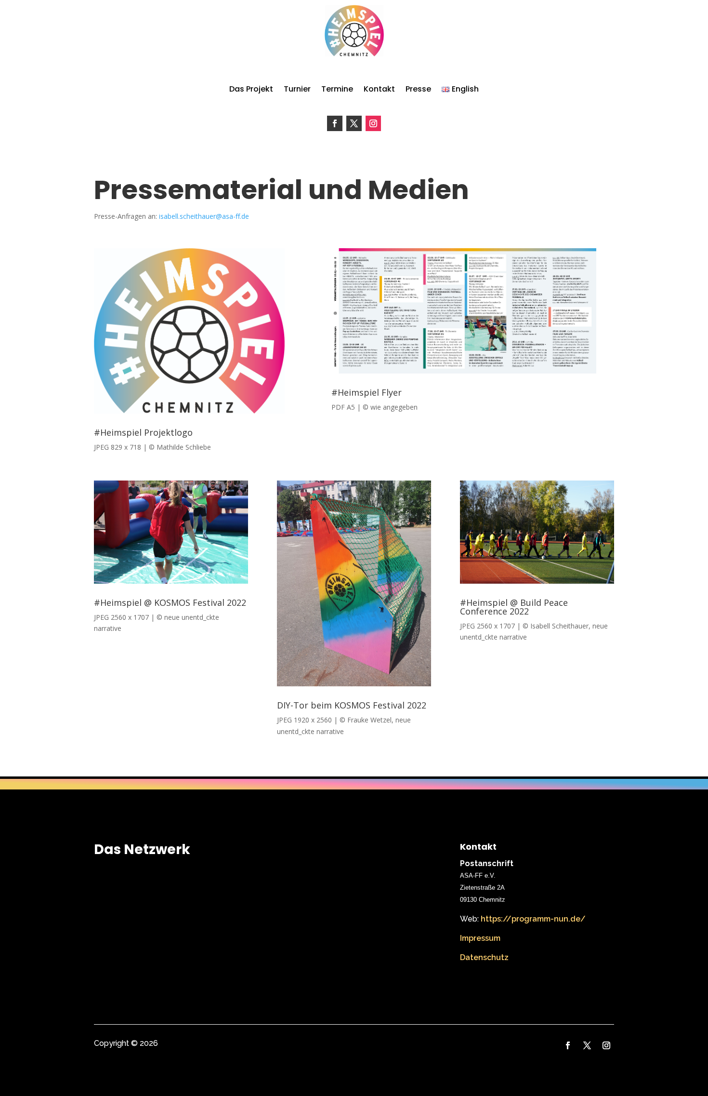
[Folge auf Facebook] (334, 123)
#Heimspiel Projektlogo (143, 432)
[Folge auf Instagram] (373, 123)
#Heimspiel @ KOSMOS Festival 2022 (170, 602)
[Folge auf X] (354, 123)
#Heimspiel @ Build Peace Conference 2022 (514, 607)
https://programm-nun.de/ (533, 918)
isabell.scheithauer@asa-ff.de (204, 216)
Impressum (480, 938)
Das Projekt (251, 88)
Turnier (297, 88)
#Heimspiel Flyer (366, 392)
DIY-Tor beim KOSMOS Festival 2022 (351, 705)
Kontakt (379, 88)
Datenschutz (484, 957)
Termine (337, 88)
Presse (418, 88)
